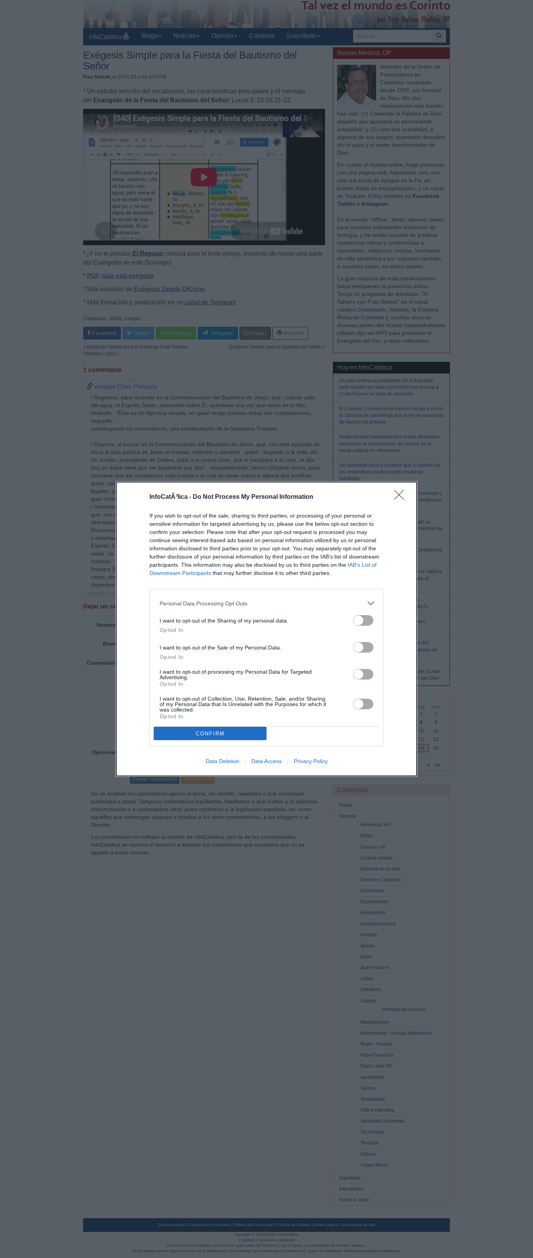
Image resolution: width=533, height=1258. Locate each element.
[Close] (401, 497)
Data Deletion (222, 761)
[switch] (363, 620)
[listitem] (266, 603)
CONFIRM (210, 734)
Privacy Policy (311, 761)
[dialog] (266, 629)
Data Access (266, 761)
